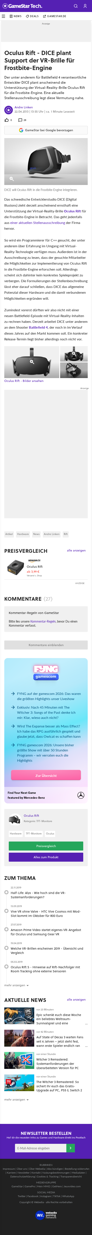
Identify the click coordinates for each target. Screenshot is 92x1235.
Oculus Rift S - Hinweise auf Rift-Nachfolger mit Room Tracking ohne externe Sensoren (45, 969)
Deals (34, 16)
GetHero (57, 1186)
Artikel (9, 534)
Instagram (45, 1196)
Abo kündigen (55, 1169)
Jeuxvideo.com (72, 1186)
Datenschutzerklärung (22, 1176)
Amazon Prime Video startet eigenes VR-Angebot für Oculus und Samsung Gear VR (46, 932)
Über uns (22, 1169)
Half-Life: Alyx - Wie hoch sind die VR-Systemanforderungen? (38, 895)
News (17, 16)
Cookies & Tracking (47, 1176)
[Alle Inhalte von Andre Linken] (8, 110)
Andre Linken (24, 107)
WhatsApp (68, 1196)
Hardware (23, 534)
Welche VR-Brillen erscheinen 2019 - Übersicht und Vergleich (47, 950)
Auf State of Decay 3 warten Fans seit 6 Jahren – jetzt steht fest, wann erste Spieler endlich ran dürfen (59, 1043)
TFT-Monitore (34, 833)
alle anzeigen (76, 550)
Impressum (9, 1169)
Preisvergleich (25, 551)
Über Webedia (37, 1169)
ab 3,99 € (33, 572)
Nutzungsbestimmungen (56, 1172)
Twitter (21, 1196)
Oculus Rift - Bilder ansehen (23, 381)
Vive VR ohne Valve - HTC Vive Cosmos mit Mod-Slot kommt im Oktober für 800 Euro (46, 913)
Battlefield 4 (38, 327)
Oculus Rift (72, 211)
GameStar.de (56, 16)
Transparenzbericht (71, 1176)
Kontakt (35, 1172)
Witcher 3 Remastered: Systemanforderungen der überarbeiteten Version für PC (57, 1063)
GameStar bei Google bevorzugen (49, 130)
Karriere (11, 1172)
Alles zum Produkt (46, 857)
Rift (66, 534)
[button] (75, 6)
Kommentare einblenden (46, 645)
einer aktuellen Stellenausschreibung (37, 222)
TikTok (56, 1196)
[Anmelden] (70, 1148)
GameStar (17, 1186)
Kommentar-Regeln (43, 621)
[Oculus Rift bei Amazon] (15, 567)
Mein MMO (43, 1186)
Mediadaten (78, 1172)
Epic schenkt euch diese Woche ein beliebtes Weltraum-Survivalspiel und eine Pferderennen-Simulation (58, 1021)
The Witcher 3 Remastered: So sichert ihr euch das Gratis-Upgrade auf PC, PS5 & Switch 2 (59, 1086)
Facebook (32, 1196)
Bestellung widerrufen (77, 1169)
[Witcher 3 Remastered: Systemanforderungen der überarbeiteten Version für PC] (19, 1060)
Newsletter (24, 1172)
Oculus (50, 833)
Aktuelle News (25, 1000)
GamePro (30, 1186)
